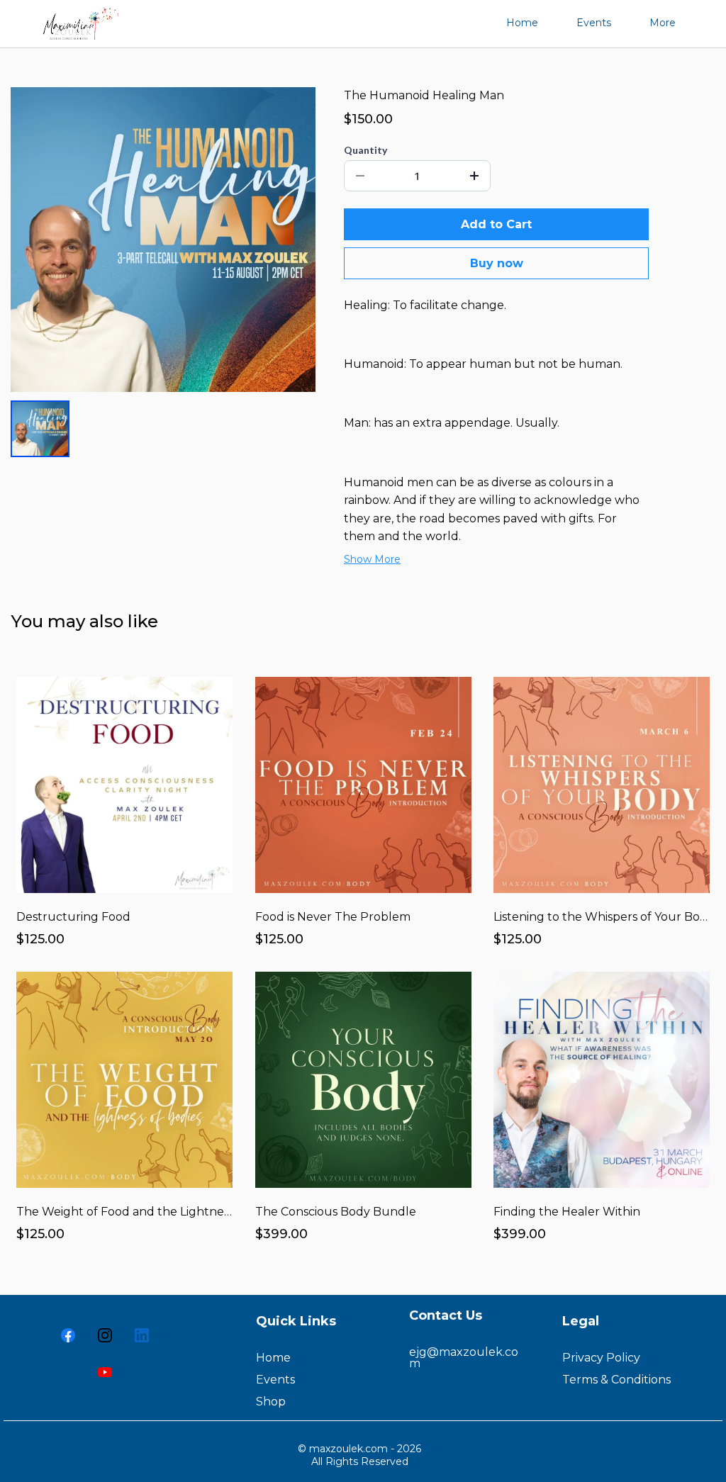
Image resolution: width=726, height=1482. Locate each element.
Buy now (496, 263)
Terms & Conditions (616, 1379)
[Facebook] (68, 1335)
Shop (271, 1401)
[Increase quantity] (474, 175)
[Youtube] (104, 1372)
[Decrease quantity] (360, 175)
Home (522, 22)
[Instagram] (104, 1335)
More (662, 22)
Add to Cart (496, 224)
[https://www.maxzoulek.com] (77, 22)
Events (593, 22)
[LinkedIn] (141, 1335)
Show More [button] (372, 559)
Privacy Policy (601, 1357)
